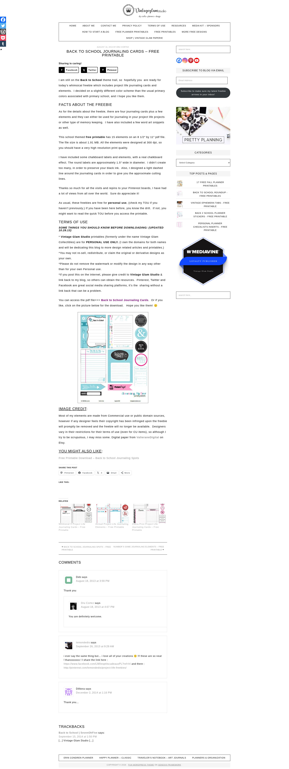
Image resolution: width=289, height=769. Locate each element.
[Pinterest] (190, 60)
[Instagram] (185, 60)
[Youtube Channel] (196, 60)
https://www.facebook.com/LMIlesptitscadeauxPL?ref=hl (97, 664)
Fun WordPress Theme (141, 765)
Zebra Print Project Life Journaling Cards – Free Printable (145, 527)
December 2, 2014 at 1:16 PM (94, 692)
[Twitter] (3, 26)
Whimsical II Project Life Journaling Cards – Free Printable (72, 527)
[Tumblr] (3, 44)
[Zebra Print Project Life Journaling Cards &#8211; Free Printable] (149, 513)
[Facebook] (3, 20)
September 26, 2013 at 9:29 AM (95, 646)
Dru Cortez (87, 603)
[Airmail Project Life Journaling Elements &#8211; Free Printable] (112, 513)
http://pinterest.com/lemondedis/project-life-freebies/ (95, 667)
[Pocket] (3, 38)
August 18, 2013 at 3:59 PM (92, 581)
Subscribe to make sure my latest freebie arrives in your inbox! (203, 93)
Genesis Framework (169, 765)
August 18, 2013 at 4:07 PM (97, 607)
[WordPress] (3, 32)
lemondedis (83, 642)
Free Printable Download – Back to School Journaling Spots (99, 458)
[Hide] (1, 49)
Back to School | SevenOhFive (78, 732)
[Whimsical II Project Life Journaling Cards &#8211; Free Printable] (75, 513)
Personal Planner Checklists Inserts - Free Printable (210, 227)
